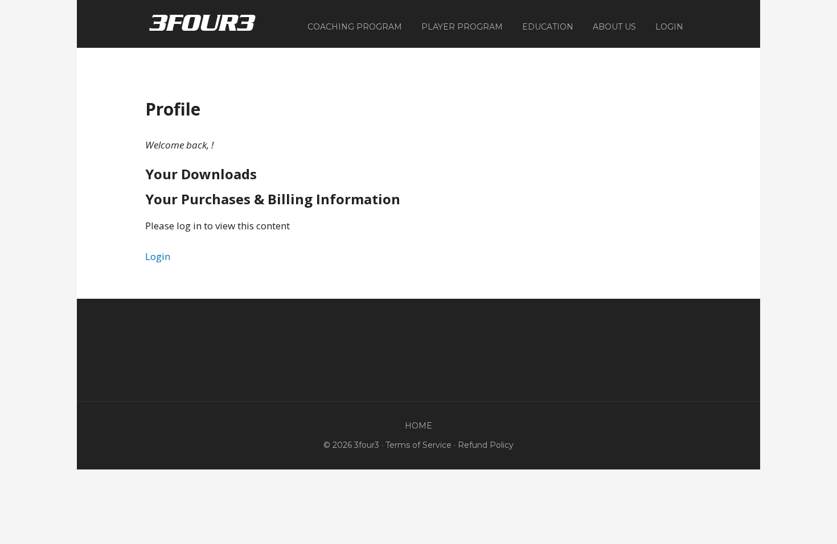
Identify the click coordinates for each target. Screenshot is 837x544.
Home (418, 426)
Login (157, 256)
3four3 (202, 23)
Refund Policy (486, 445)
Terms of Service (418, 445)
